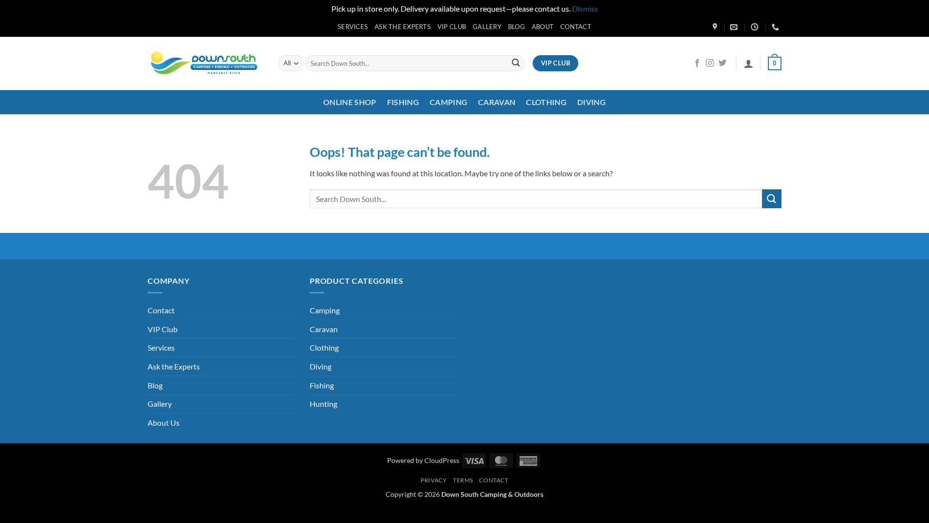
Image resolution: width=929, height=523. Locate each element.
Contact (575, 27)
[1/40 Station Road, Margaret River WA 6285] (716, 27)
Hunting (323, 403)
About (543, 27)
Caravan (496, 102)
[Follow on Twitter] (722, 63)
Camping (448, 102)
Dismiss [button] (585, 8)
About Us (164, 422)
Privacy (433, 480)
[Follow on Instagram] (710, 63)
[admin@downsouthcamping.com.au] (735, 27)
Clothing (546, 102)
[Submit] (516, 63)
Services (353, 27)
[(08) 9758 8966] (776, 27)
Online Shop (349, 102)
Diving (591, 102)
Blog (516, 27)
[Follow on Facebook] (697, 63)
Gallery (487, 27)
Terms (463, 480)
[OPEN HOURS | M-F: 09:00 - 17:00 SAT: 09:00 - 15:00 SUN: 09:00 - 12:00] (756, 27)
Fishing (403, 102)
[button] (748, 63)
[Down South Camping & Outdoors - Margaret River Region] (206, 63)
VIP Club (451, 27)
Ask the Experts (403, 27)
